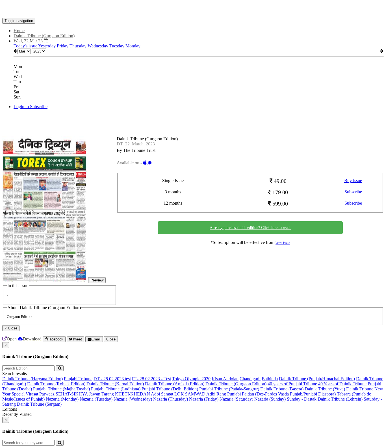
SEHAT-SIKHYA (72, 394)
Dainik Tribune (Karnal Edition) (115, 383)
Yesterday (47, 45)
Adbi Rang (216, 394)
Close (111, 339)
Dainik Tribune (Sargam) (39, 404)
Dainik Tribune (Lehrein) (340, 399)
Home (19, 30)
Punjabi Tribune (78, 378)
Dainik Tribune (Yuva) (325, 388)
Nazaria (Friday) (203, 399)
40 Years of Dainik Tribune (342, 383)
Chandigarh (250, 378)
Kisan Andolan (225, 378)
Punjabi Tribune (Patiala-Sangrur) (229, 388)
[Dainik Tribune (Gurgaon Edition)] (193, 9)
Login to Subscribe (30, 106)
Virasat (32, 394)
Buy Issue (353, 180)
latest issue (283, 243)
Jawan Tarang (101, 394)
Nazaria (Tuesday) (96, 399)
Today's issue (25, 45)
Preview (96, 280)
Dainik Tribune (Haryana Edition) (32, 378)
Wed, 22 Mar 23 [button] (29, 40)
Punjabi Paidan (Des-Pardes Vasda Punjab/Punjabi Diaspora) (281, 394)
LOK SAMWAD (189, 394)
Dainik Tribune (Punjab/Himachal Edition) (317, 378)
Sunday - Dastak (301, 399)
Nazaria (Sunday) (270, 399)
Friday (62, 45)
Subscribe (353, 191)
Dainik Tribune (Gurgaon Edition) (235, 383)
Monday (132, 45)
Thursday (78, 45)
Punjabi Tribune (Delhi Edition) (170, 388)
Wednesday (98, 45)
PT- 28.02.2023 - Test (151, 378)
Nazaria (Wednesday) (133, 399)
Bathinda (270, 378)
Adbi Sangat (162, 394)
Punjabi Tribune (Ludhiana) (115, 388)
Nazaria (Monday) (62, 399)
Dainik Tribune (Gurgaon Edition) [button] (44, 35)
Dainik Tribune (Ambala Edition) (174, 383)
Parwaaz (47, 394)
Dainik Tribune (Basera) (281, 388)
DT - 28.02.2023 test (112, 378)
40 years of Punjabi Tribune (292, 383)
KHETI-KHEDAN (132, 394)
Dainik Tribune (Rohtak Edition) (56, 383)
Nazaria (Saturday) (236, 399)
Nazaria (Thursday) (170, 399)
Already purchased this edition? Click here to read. (250, 228)
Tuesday (116, 45)
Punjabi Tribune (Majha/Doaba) (61, 388)
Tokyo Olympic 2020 (191, 378)
